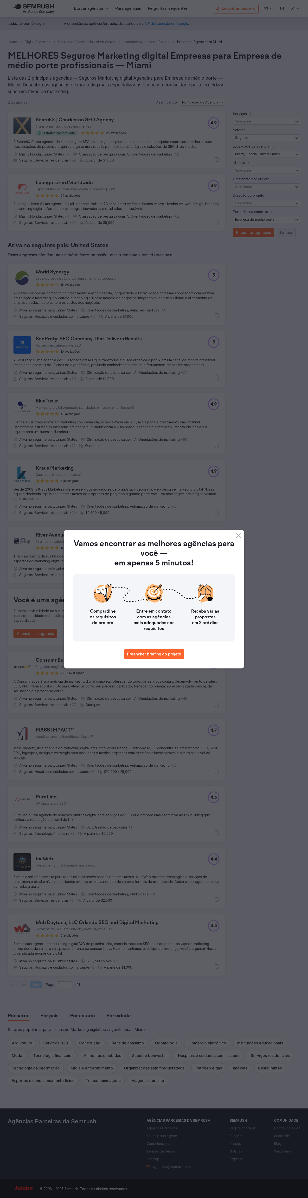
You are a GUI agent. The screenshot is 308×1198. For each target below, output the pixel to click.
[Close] (238, 535)
